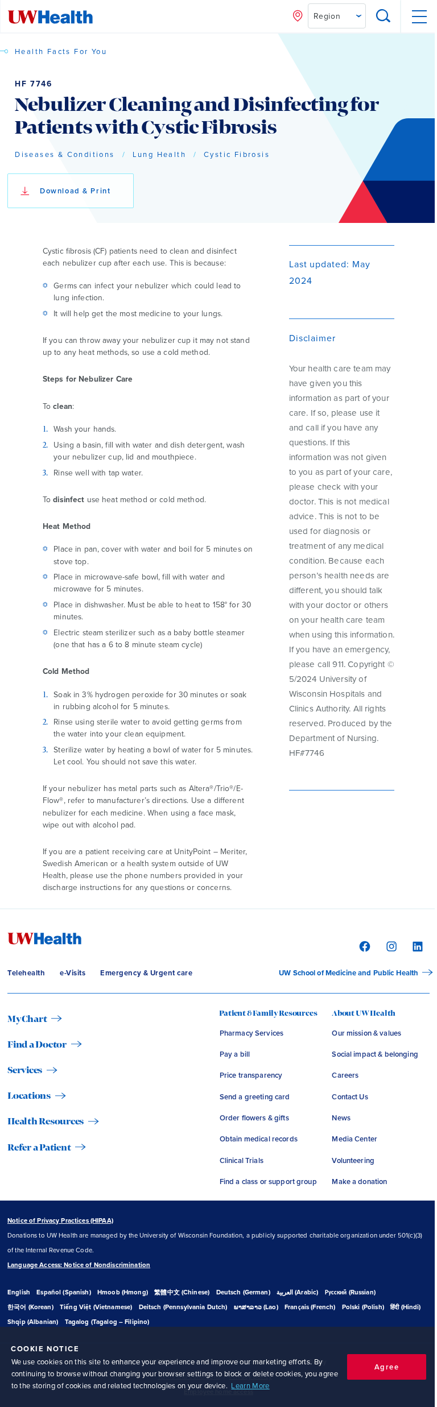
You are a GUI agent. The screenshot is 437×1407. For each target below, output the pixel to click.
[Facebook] (363, 946)
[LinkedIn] (416, 946)
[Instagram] (390, 946)
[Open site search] (384, 17)
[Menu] (418, 17)
